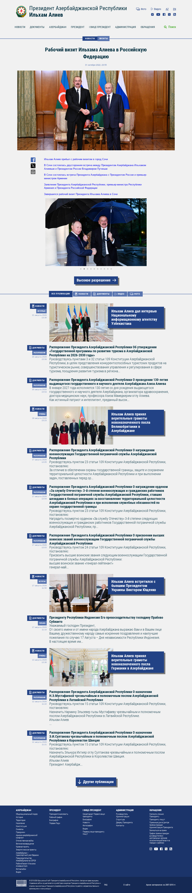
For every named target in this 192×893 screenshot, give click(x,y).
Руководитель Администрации (122, 815)
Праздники (20, 832)
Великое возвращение (25, 844)
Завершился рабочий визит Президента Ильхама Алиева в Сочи (81, 194)
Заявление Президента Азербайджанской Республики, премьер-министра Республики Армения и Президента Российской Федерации (93, 186)
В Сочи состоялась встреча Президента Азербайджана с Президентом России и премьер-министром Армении (95, 176)
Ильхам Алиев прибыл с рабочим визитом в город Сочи (76, 159)
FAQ (105, 884)
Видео (157, 9)
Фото (143, 9)
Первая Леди (54, 823)
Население (20, 823)
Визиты (103, 38)
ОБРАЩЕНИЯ (148, 27)
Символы (19, 829)
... (107, 708)
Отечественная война (24, 841)
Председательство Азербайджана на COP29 (26, 859)
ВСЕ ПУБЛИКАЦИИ (61, 294)
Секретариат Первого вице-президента (94, 815)
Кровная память (22, 847)
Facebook (164, 14)
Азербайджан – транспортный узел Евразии (27, 854)
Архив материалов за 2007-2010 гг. (161, 884)
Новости (86, 822)
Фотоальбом (21, 869)
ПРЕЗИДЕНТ (77, 27)
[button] (47, 232)
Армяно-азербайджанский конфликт (26, 836)
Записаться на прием (158, 830)
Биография (53, 820)
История (19, 817)
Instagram (152, 14)
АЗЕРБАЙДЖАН (57, 27)
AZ (167, 9)
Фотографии (88, 825)
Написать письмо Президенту (156, 815)
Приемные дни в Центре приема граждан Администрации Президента (161, 824)
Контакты (120, 825)
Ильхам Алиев (46, 14)
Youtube (158, 14)
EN (174, 9)
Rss (174, 14)
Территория (20, 820)
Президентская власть (58, 814)
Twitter (169, 14)
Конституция (21, 826)
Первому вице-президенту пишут (93, 833)
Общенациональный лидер (27, 814)
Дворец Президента (124, 822)
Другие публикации (98, 782)
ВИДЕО (121, 294)
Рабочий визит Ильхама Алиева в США (25, 864)
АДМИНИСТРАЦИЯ (125, 27)
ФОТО (137, 294)
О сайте (126, 884)
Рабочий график (55, 817)
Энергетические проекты (26, 850)
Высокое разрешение (94, 280)
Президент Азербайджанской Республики (78, 8)
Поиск (172, 27)
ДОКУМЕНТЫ (37, 27)
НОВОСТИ (20, 27)
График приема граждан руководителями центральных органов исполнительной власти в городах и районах (159, 838)
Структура (120, 819)
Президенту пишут (157, 819)
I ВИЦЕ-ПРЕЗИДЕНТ (100, 27)
